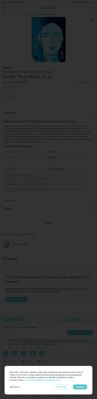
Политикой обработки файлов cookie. (43, 380)
